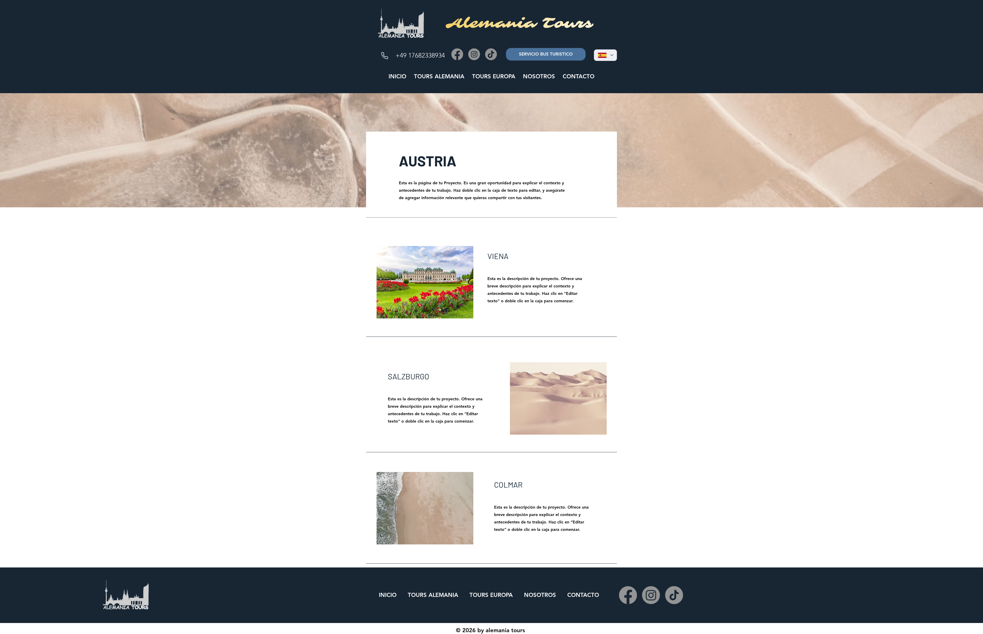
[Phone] (385, 55)
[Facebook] (457, 54)
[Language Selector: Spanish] (605, 55)
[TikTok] (491, 54)
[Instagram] (474, 54)
